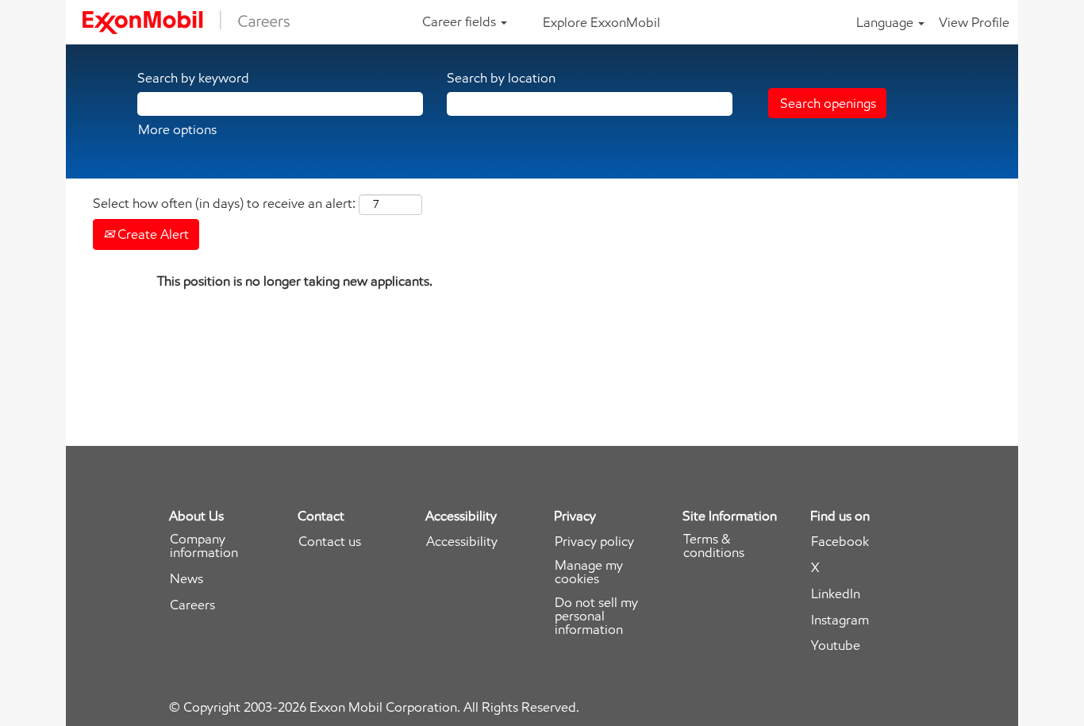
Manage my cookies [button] (589, 572)
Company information (204, 546)
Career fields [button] (460, 21)
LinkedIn (835, 593)
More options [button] (177, 129)
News (186, 578)
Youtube (835, 645)
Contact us (329, 541)
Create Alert (151, 234)
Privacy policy (594, 541)
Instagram (840, 620)
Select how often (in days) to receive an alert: (224, 203)
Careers (192, 605)
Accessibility (462, 541)
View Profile (974, 22)
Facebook (840, 541)
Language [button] (886, 22)
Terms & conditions (713, 546)
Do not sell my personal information (596, 616)
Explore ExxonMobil (601, 22)
